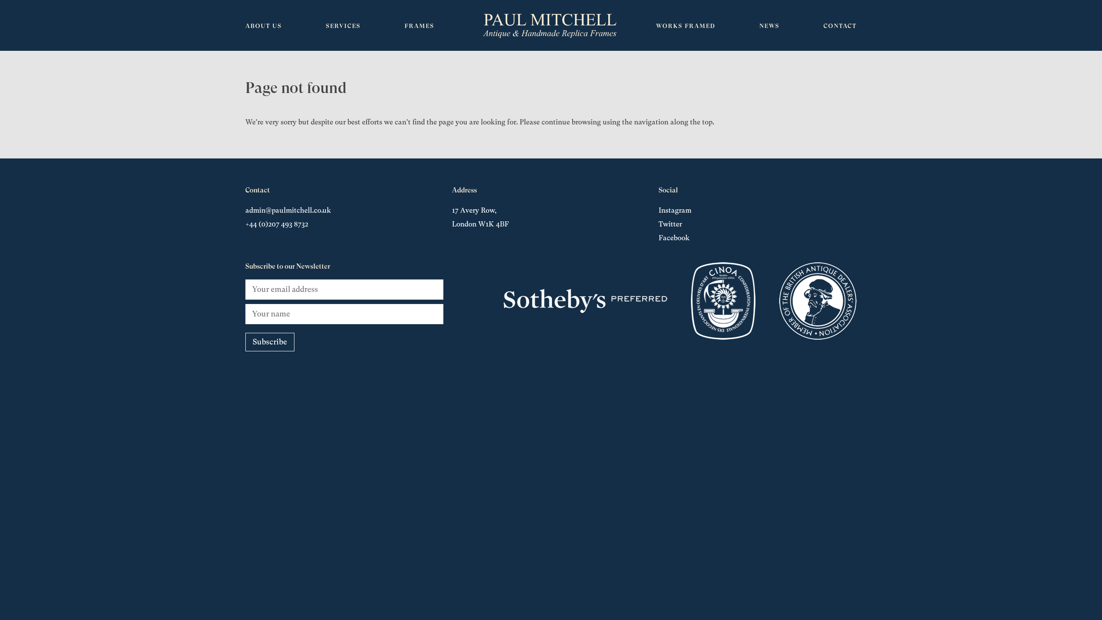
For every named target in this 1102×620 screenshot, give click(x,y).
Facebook (674, 238)
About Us (263, 25)
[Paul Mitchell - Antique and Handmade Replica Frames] (549, 26)
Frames (419, 25)
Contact (840, 25)
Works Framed (685, 25)
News (769, 25)
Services (343, 25)
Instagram (675, 210)
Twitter (670, 224)
